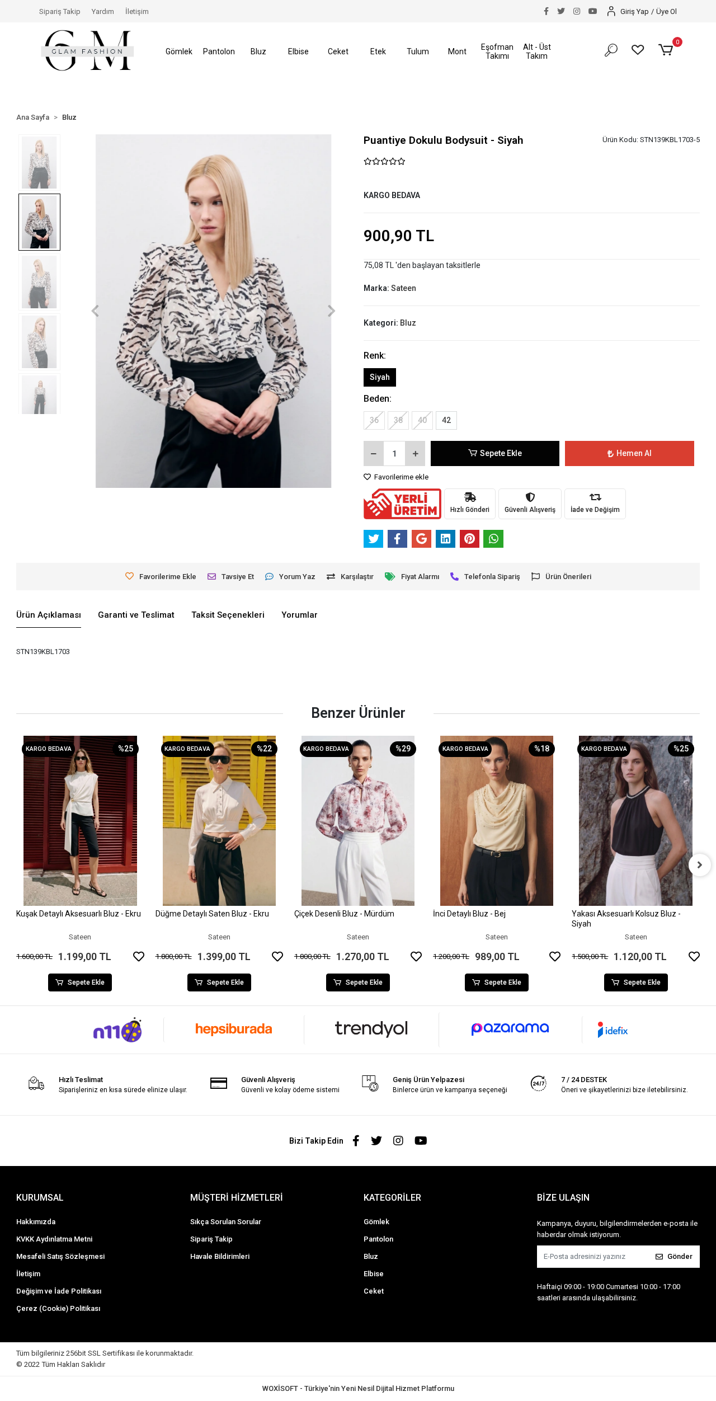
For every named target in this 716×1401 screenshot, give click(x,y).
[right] (700, 865)
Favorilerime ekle (400, 477)
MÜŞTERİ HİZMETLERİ (236, 1197)
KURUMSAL (40, 1197)
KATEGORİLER (392, 1197)
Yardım (103, 11)
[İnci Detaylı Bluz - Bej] (496, 821)
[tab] (48, 615)
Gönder (680, 1256)
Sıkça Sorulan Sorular (225, 1221)
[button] (179, 52)
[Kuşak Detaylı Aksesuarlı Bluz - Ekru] (80, 821)
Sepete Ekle (501, 453)
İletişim (137, 11)
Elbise (374, 1274)
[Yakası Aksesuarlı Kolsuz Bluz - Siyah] (635, 821)
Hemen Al (634, 453)
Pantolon (378, 1239)
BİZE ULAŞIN (563, 1197)
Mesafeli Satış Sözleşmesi (60, 1256)
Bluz (371, 1256)
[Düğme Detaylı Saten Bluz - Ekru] (219, 821)
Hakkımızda (35, 1221)
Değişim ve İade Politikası (58, 1291)
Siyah (380, 377)
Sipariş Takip (60, 11)
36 (374, 420)
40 (422, 420)
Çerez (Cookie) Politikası (58, 1308)
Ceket (374, 1291)
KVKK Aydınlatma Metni (54, 1239)
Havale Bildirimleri (219, 1256)
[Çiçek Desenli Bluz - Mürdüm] (358, 821)
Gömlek (376, 1221)
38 (398, 420)
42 (446, 420)
